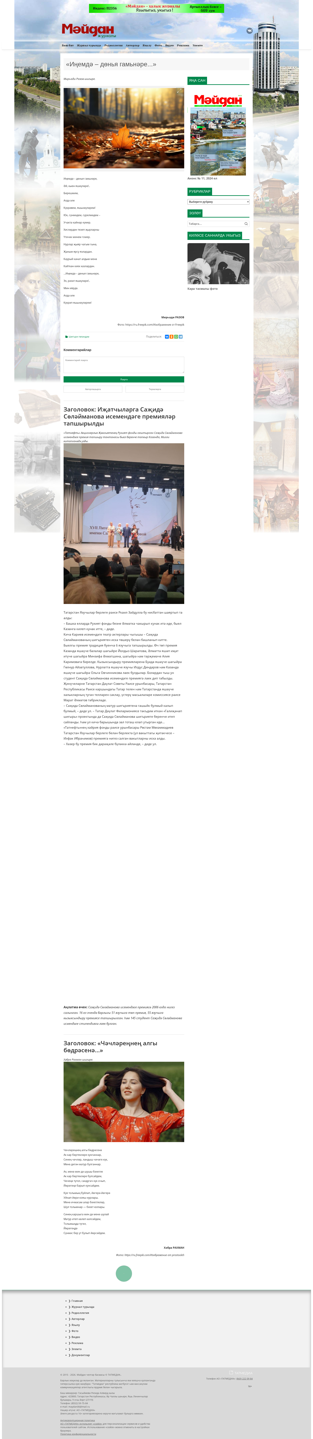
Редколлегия (113, 45)
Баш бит (68, 45)
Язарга (124, 379)
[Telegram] (181, 337)
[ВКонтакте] (167, 337)
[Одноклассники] (171, 337)
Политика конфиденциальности (78, 1434)
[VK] (249, 31)
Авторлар (132, 45)
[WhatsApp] (176, 337)
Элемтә (198, 45)
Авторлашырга (93, 389)
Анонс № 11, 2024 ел (202, 178)
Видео (169, 45)
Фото (158, 45)
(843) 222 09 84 (244, 1378)
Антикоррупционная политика (77, 1420)
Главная (77, 1301)
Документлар (81, 1355)
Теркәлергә (155, 389)
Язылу (147, 45)
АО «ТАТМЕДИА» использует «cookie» (81, 1423)
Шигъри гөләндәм (79, 336)
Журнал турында (89, 45)
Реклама (183, 45)
